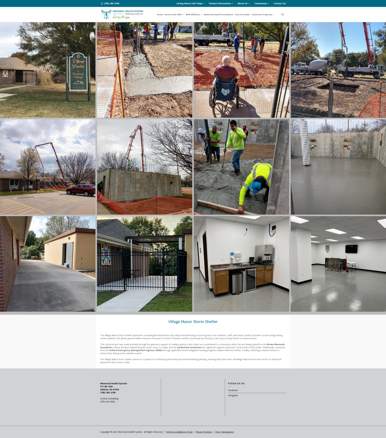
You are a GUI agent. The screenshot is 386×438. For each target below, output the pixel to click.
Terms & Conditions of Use (179, 431)
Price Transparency (224, 431)
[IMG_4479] (47, 70)
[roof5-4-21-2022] (47, 167)
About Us (243, 3)
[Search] (283, 14)
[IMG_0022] (241, 264)
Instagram (233, 395)
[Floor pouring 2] (241, 167)
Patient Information (220, 3)
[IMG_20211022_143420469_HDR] (144, 70)
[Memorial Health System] (122, 14)
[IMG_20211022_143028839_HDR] (241, 70)
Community (260, 3)
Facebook (233, 390)
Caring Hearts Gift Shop (189, 3)
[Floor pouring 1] (144, 167)
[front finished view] (144, 264)
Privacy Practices (204, 431)
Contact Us (280, 3)
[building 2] (47, 264)
